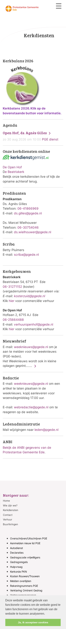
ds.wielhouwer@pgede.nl (32, 232)
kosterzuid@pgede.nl (29, 296)
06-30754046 (28, 227)
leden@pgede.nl (46, 430)
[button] (46, 613)
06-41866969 (27, 208)
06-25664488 (13, 320)
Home (6, 500)
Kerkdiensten (10, 510)
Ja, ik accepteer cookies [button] (33, 622)
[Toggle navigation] (58, 6)
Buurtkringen (10, 524)
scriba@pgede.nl (26, 254)
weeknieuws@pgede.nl (31, 347)
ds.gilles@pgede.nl (28, 213)
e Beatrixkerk (14, 172)
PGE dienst (30, 136)
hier (11, 301)
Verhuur (7, 519)
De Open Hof (12, 167)
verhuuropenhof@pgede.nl (33, 324)
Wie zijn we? (10, 505)
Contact (7, 514)
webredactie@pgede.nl (31, 407)
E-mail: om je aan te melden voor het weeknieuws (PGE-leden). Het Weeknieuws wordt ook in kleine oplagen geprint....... (30, 353)
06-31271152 (12, 287)
